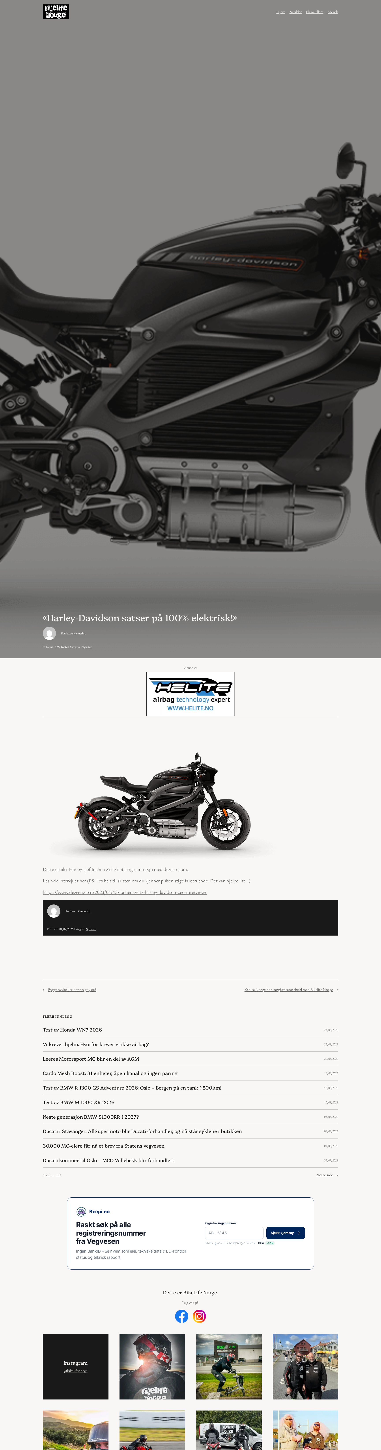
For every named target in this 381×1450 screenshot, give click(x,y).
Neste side (327, 1174)
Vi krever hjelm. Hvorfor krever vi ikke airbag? (96, 1044)
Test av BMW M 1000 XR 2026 (78, 1102)
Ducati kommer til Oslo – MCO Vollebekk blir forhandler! (108, 1160)
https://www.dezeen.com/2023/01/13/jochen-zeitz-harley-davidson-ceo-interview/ (125, 892)
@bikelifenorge (76, 1370)
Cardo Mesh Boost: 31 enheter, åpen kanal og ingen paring (110, 1073)
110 (57, 1174)
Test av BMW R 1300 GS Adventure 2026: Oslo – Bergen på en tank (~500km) (132, 1087)
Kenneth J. (79, 633)
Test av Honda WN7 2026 (72, 1029)
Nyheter (86, 647)
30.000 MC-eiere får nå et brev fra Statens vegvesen (103, 1145)
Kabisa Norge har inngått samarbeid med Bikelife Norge (289, 989)
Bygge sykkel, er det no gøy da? (72, 989)
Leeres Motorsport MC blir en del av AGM (91, 1059)
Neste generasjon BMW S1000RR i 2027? (91, 1117)
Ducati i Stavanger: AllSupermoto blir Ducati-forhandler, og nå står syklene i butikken (142, 1131)
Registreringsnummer (221, 1223)
